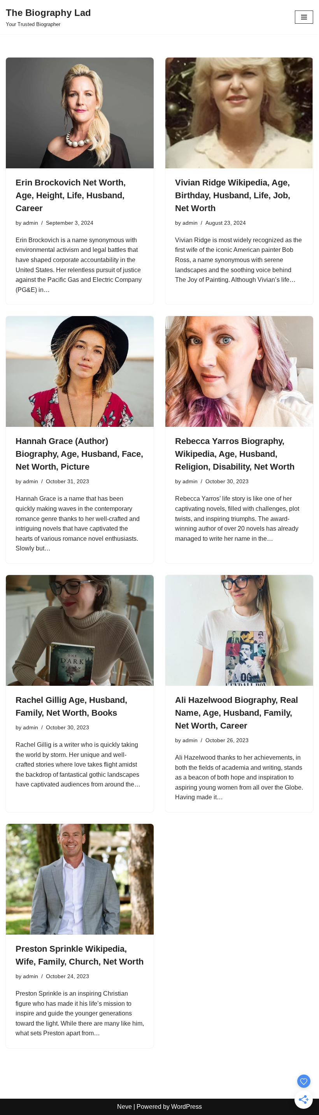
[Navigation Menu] (304, 17)
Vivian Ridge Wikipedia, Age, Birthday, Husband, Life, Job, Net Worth (232, 195)
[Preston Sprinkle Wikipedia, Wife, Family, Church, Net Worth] (80, 879)
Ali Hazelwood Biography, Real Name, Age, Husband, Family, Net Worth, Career (236, 713)
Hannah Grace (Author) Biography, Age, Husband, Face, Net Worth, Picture (79, 454)
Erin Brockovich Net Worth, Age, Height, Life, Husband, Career (71, 195)
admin (30, 223)
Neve (124, 1106)
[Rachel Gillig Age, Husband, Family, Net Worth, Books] (80, 630)
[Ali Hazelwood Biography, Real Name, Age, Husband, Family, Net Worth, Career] (239, 630)
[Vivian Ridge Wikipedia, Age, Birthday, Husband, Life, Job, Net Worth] (239, 113)
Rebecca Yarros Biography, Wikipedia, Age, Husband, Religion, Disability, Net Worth (234, 454)
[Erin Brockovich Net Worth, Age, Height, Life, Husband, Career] (80, 113)
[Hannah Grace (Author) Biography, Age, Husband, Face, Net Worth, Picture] (80, 371)
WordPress (186, 1106)
